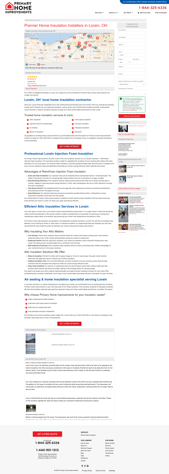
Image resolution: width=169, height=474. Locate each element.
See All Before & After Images (129, 189)
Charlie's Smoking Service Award (136, 206)
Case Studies (109, 451)
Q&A (82, 456)
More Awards (122, 232)
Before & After (110, 443)
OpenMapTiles (95, 61)
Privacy (135, 110)
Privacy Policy (87, 471)
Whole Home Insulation (88, 435)
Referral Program (86, 448)
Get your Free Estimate (132, 116)
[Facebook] (82, 466)
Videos (107, 456)
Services (98, 13)
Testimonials (109, 453)
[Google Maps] (87, 466)
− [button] (111, 58)
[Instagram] (85, 466)
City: (120, 52)
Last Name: (122, 37)
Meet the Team (85, 451)
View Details (122, 173)
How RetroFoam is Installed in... (136, 126)
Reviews (108, 446)
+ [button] (111, 55)
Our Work (127, 13)
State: (121, 59)
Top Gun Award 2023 (135, 224)
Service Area (145, 13)
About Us (113, 13)
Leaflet (88, 61)
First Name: (123, 30)
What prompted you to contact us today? (131, 81)
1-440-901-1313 (47, 450)
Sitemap (112, 471)
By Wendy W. (31, 79)
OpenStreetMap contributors (107, 61)
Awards (83, 461)
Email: (121, 74)
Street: (121, 45)
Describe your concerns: (126, 89)
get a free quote (47, 434)
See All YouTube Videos (127, 135)
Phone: (121, 67)
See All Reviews (31, 89)
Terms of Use (128, 110)
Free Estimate (161, 13)
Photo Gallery (109, 448)
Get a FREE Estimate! (69, 146)
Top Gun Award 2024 (135, 197)
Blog (82, 453)
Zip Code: (136, 59)
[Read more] (139, 203)
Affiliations (84, 458)
